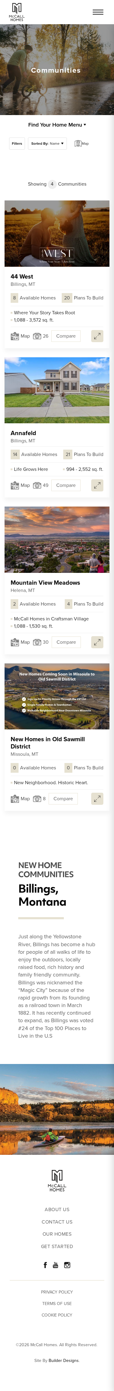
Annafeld (23, 436)
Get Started (57, 1247)
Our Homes (57, 1234)
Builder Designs (64, 1360)
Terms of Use (57, 1303)
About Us (57, 1210)
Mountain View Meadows (45, 586)
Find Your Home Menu (55, 125)
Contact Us (57, 1222)
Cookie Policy (57, 1315)
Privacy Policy (57, 1292)
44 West (23, 280)
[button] (17, 143)
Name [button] (45, 143)
